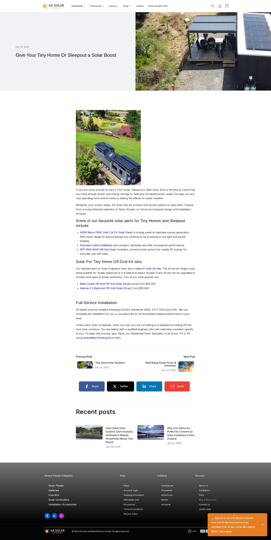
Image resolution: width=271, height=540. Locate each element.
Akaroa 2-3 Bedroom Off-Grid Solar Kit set (105, 288)
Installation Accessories (62, 504)
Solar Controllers (58, 499)
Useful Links (205, 509)
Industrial (165, 504)
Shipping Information (134, 495)
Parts (201, 495)
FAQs (126, 485)
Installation (204, 490)
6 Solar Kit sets (152, 268)
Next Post (189, 356)
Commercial (167, 485)
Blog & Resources (207, 499)
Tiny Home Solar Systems (110, 362)
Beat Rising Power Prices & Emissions (161, 364)
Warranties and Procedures (131, 502)
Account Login (131, 490)
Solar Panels (56, 485)
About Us (203, 485)
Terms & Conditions (133, 509)
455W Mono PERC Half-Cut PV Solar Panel (106, 232)
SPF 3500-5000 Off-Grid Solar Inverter (103, 249)
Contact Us (204, 504)
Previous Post (84, 356)
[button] (213, 6)
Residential (166, 490)
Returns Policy (131, 514)
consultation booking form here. (102, 337)
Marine (164, 499)
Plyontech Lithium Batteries (96, 245)
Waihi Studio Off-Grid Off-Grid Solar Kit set (105, 283)
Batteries (53, 490)
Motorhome (167, 495)
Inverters (53, 495)
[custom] (47, 516)
